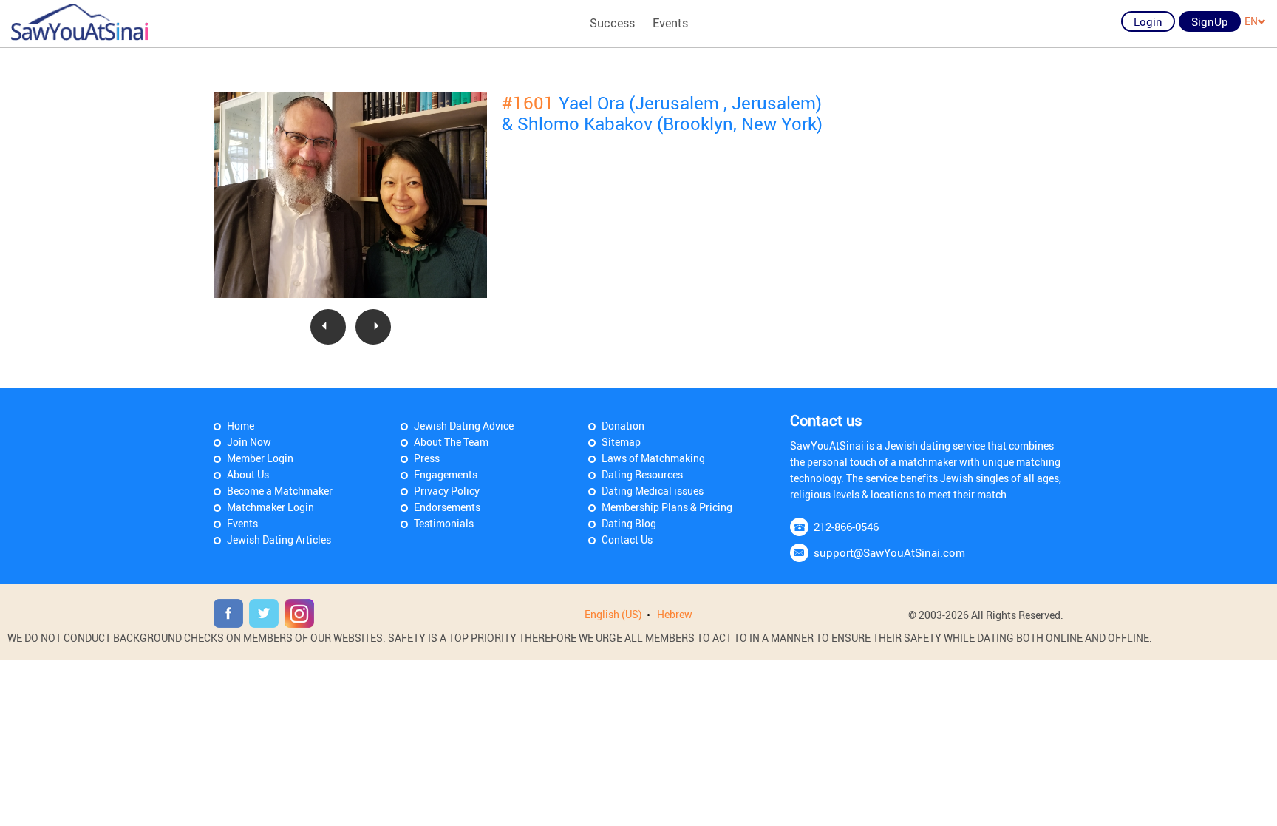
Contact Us (627, 539)
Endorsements (447, 507)
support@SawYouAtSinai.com (889, 552)
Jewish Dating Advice (464, 426)
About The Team (451, 442)
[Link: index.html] (79, 22)
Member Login (260, 458)
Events (670, 23)
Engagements (445, 474)
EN (1251, 21)
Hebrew (674, 614)
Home (240, 426)
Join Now (249, 442)
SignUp (1209, 21)
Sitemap (621, 442)
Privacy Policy (447, 491)
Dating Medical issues (653, 491)
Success (612, 23)
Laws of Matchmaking (653, 458)
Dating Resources (642, 474)
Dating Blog (629, 523)
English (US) (613, 614)
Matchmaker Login (270, 507)
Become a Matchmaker (280, 491)
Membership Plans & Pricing (667, 507)
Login (1148, 21)
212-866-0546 (846, 526)
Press (427, 458)
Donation (623, 426)
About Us (248, 474)
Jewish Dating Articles (279, 539)
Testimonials (444, 523)
